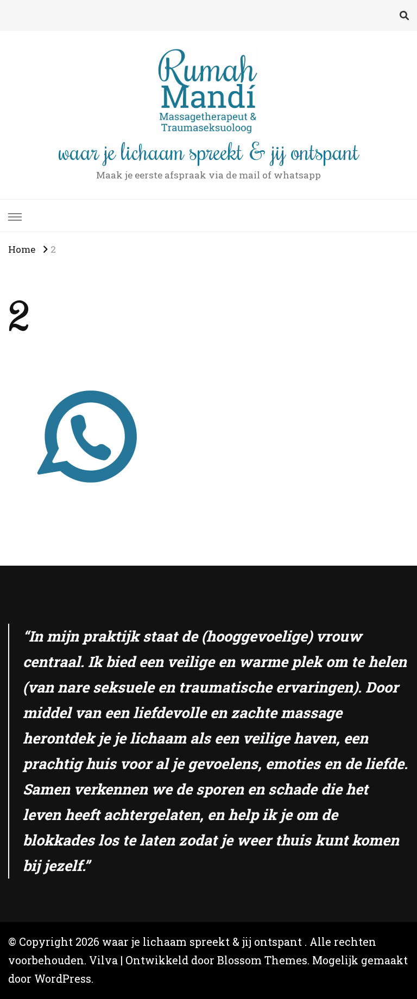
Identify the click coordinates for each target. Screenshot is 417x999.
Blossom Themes (262, 960)
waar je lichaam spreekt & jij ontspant (209, 151)
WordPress (62, 978)
